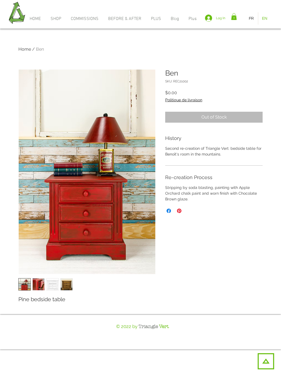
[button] (157, 18)
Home (24, 49)
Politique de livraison (183, 100)
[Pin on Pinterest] (179, 211)
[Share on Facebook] (168, 211)
